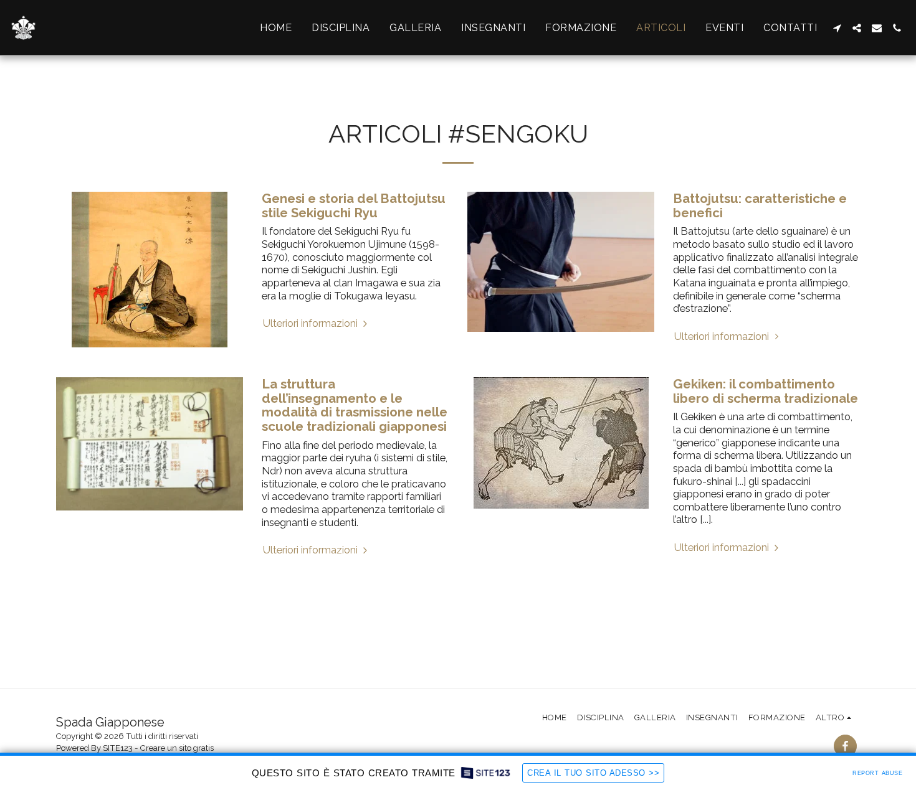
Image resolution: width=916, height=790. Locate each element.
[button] (837, 28)
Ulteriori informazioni (311, 323)
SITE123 (118, 748)
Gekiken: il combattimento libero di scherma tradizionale (765, 391)
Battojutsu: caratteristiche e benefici (760, 205)
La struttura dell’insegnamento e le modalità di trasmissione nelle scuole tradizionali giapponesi (354, 405)
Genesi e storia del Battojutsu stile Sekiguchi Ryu (354, 205)
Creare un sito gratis (177, 748)
